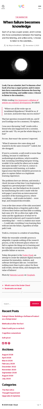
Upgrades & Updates (11, 396)
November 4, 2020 (32, 45)
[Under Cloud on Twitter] (3, 343)
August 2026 (7, 355)
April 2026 (6, 358)
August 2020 (7, 376)
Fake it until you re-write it (13, 328)
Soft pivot (6, 338)
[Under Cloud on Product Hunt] (9, 343)
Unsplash (31, 275)
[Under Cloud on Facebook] (6, 343)
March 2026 (7, 361)
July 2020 (6, 379)
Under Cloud (27, 255)
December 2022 (9, 367)
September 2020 (9, 373)
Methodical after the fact (12, 324)
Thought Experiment (11, 393)
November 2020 (9, 370)
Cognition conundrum (11, 333)
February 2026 (8, 364)
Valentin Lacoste (17, 275)
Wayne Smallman (15, 45)
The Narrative (21, 17)
